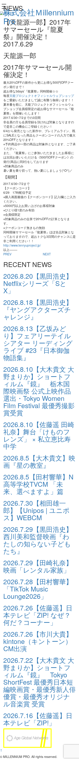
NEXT (47, 254)
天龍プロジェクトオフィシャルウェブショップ (41, 95)
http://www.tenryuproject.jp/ (22, 245)
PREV (7, 254)
